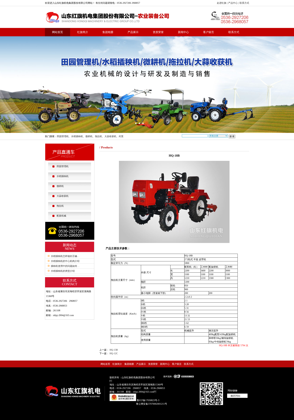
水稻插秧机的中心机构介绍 (65, 261)
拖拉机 (98, 136)
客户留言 (208, 32)
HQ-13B (113, 350)
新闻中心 (183, 32)
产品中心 (233, 3)
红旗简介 (82, 32)
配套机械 (61, 216)
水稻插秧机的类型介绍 (63, 271)
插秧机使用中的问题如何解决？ (67, 266)
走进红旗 (221, 3)
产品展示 (133, 32)
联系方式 (244, 3)
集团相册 (107, 32)
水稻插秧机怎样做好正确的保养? (68, 256)
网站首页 (57, 32)
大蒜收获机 (110, 136)
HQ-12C (113, 353)
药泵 (121, 136)
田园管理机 (63, 136)
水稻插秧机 (77, 136)
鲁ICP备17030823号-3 (148, 400)
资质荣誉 (158, 32)
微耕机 (89, 136)
